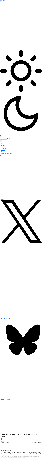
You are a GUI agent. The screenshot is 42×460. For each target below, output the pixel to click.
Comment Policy (4, 148)
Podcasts (2, 151)
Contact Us (3, 145)
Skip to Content (2, 0)
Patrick (3, 441)
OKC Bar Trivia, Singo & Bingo (6, 153)
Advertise (3, 150)
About (2, 143)
